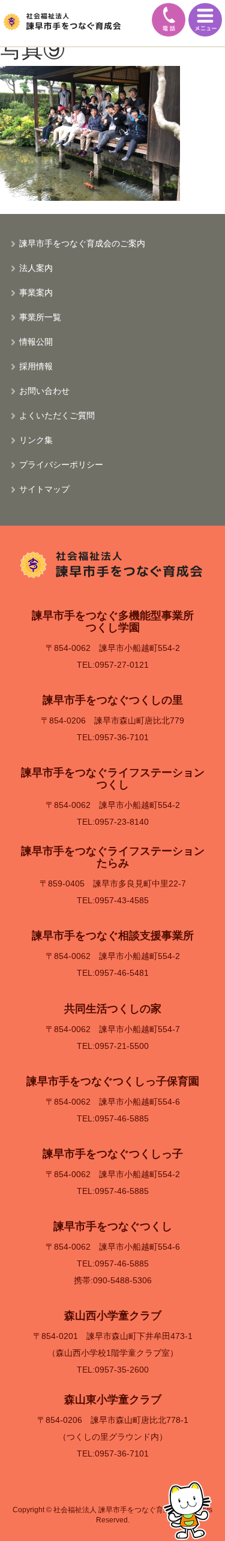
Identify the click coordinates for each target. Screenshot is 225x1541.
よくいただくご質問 (57, 415)
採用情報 (36, 366)
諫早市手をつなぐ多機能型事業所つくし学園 (113, 622)
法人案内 (36, 267)
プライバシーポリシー (61, 464)
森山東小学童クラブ (112, 1400)
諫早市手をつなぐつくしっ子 (113, 1154)
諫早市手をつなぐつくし (112, 1226)
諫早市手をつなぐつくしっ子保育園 (112, 1081)
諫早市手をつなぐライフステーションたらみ (113, 857)
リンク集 (36, 439)
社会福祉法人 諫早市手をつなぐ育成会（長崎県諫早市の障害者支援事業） (63, 21)
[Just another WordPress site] (113, 563)
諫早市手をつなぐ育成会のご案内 (82, 243)
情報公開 (36, 341)
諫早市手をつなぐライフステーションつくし (113, 779)
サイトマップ (44, 488)
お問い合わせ (44, 390)
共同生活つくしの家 (112, 1009)
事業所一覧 (40, 316)
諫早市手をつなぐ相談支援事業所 (113, 936)
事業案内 (36, 292)
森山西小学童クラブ (112, 1316)
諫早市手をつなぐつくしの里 (113, 700)
